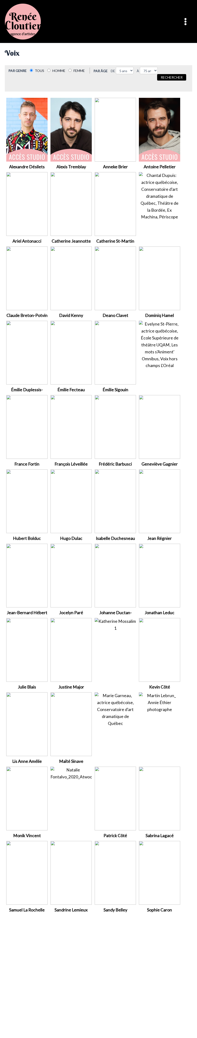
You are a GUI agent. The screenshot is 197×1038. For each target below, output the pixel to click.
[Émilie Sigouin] (115, 352)
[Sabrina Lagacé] (159, 798)
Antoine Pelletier (160, 166)
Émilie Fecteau (71, 389)
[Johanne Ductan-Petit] (115, 575)
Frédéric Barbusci (115, 464)
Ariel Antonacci (26, 241)
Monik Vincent (27, 835)
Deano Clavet (115, 315)
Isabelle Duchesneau (115, 538)
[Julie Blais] (27, 649)
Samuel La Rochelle (27, 909)
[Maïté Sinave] (71, 723)
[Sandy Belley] (115, 872)
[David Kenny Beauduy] (71, 277)
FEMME (79, 71)
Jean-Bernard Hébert (27, 612)
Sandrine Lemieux (71, 909)
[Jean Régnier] (159, 500)
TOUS (39, 71)
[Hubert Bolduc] (27, 500)
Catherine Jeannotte (71, 241)
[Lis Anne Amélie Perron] (27, 723)
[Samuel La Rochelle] (27, 872)
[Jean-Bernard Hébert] (27, 575)
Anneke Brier (115, 166)
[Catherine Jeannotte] (71, 203)
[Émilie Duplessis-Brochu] (27, 352)
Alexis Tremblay (71, 166)
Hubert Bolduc (27, 538)
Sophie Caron (159, 909)
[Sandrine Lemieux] (71, 872)
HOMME (58, 71)
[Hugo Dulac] (71, 500)
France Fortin (26, 464)
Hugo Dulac (71, 538)
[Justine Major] (71, 649)
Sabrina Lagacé (160, 835)
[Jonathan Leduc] (159, 575)
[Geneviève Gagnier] (159, 426)
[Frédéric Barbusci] (115, 426)
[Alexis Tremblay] (71, 129)
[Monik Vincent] (27, 798)
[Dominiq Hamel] (159, 277)
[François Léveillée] (71, 426)
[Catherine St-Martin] (115, 203)
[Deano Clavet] (115, 277)
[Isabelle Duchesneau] (115, 500)
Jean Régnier (159, 538)
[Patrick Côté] (115, 798)
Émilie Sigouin (115, 389)
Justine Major (71, 686)
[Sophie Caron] (159, 872)
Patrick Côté (115, 835)
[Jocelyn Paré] (71, 575)
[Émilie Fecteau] (71, 352)
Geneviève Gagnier (160, 464)
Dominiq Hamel (159, 315)
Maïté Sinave (71, 761)
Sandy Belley (115, 909)
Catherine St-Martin (115, 241)
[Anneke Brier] (115, 129)
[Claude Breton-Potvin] (27, 277)
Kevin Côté (159, 686)
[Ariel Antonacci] (27, 203)
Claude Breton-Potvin (27, 315)
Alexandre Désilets (27, 166)
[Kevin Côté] (159, 649)
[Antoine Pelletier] (159, 129)
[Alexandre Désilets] (27, 129)
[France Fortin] (27, 426)
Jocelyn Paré (71, 612)
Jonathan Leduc (159, 612)
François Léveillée (71, 464)
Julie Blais (27, 686)
